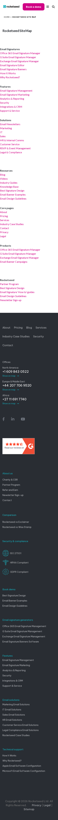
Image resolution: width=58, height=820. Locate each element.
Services (4, 220)
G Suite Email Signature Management (22, 631)
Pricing (4, 216)
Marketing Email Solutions (16, 704)
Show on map (8, 376)
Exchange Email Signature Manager (19, 61)
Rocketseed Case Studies (16, 735)
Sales (3, 136)
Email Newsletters (10, 124)
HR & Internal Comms (12, 140)
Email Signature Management (16, 90)
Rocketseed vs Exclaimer (15, 522)
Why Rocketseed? (10, 77)
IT (1, 132)
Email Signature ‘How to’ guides (17, 292)
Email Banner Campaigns (13, 261)
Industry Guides (8, 182)
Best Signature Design (12, 190)
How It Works (8, 73)
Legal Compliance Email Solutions (20, 730)
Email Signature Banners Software (20, 641)
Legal (3, 236)
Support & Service (10, 110)
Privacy (4, 232)
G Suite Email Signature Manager (18, 57)
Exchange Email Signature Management (23, 636)
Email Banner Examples (13, 194)
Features (7, 655)
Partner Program (9, 283)
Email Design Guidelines (13, 198)
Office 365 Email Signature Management (24, 626)
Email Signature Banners (13, 69)
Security (4, 102)
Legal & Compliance (11, 152)
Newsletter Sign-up (10, 300)
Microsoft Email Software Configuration (23, 771)
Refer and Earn (10, 490)
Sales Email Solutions (13, 714)
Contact (4, 228)
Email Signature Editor (12, 65)
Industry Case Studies (12, 224)
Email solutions (10, 699)
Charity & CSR (10, 479)
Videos (4, 178)
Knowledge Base (9, 186)
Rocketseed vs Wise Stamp (16, 527)
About (3, 212)
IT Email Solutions (11, 709)
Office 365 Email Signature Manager (20, 53)
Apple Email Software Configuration (21, 765)
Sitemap (29, 809)
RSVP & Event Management (15, 148)
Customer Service (9, 144)
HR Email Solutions (12, 719)
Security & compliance (15, 541)
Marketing (6, 128)
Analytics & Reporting (12, 98)
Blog (2, 174)
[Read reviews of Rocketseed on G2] (18, 447)
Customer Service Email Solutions (20, 725)
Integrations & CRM (11, 106)
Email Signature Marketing (14, 94)
